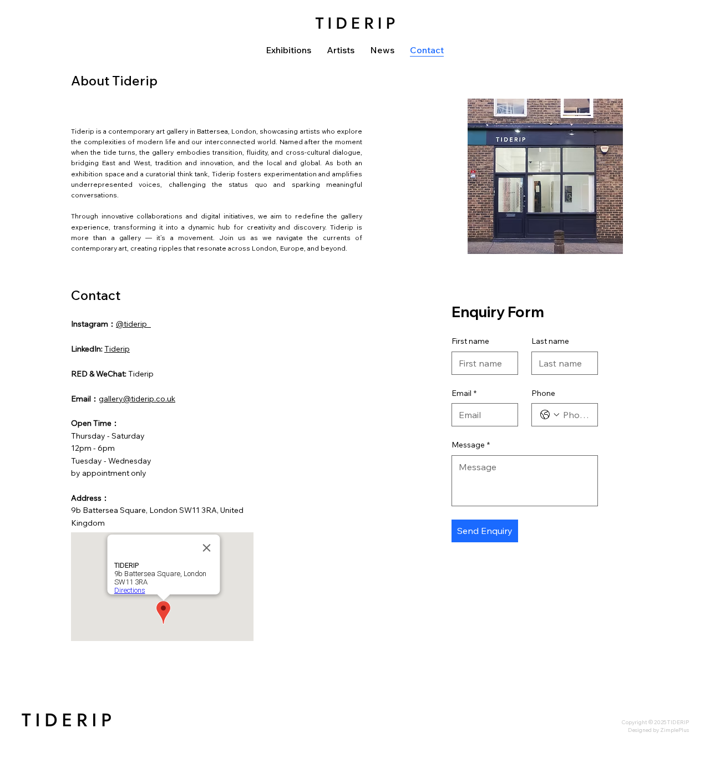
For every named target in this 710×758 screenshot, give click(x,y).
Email (464, 393)
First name (470, 341)
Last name (550, 341)
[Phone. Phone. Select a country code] (550, 414)
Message (471, 445)
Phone (543, 393)
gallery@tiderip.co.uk (137, 399)
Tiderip (117, 349)
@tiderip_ (133, 324)
